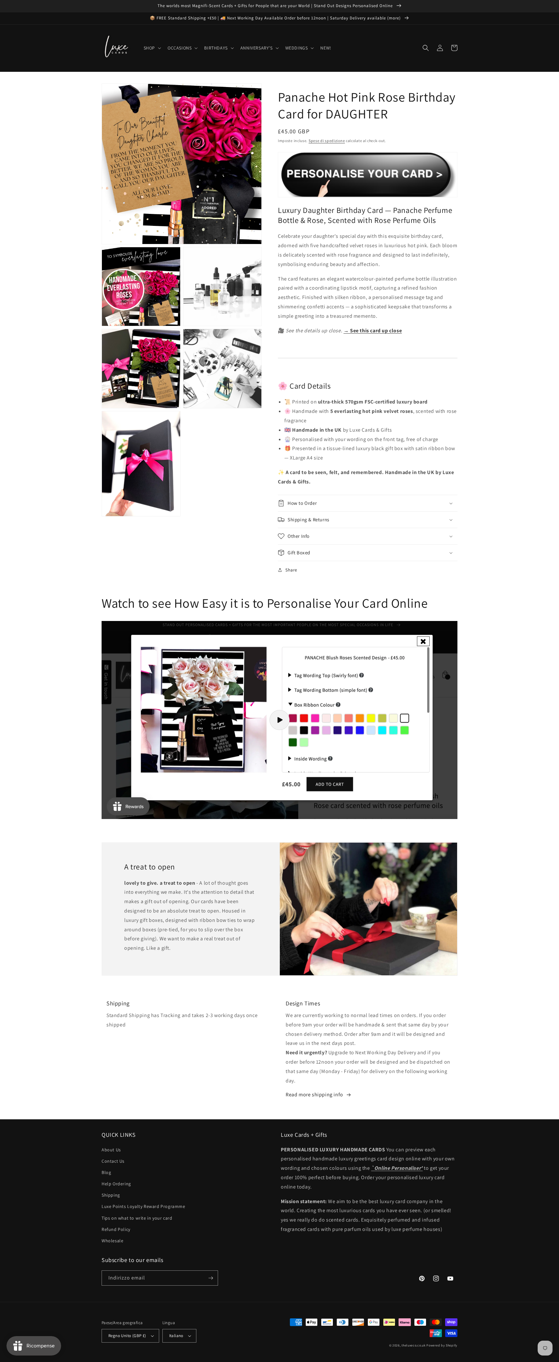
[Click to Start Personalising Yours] (367, 193)
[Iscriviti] (210, 1278)
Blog (106, 1172)
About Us (111, 1150)
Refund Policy (116, 1229)
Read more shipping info (314, 1094)
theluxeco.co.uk (413, 1345)
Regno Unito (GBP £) (127, 1335)
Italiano (176, 1335)
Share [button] (291, 570)
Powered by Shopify (441, 1345)
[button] (152, 48)
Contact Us (113, 1161)
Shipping (111, 1195)
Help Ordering (116, 1184)
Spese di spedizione (327, 140)
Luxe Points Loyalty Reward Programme (143, 1206)
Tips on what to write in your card (137, 1218)
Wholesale (112, 1241)
